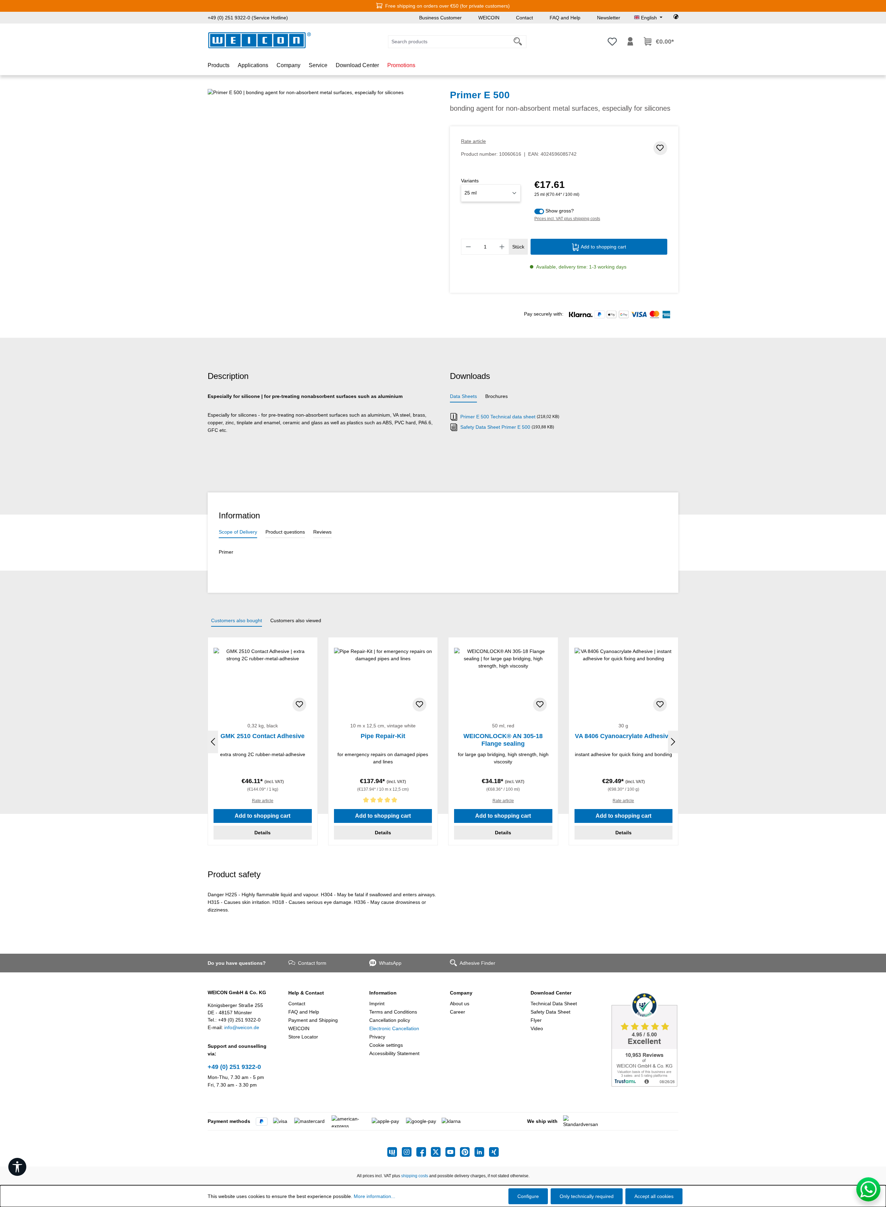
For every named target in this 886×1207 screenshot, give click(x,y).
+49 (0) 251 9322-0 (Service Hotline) (248, 17)
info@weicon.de (241, 1027)
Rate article (473, 141)
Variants (470, 180)
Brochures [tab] (496, 396)
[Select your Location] (675, 18)
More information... (374, 1196)
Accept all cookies (653, 1196)
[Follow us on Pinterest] (467, 1152)
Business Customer (440, 17)
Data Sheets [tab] (463, 396)
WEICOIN (488, 17)
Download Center (551, 993)
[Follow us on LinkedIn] (481, 1152)
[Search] (517, 41)
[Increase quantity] (502, 247)
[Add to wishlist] (660, 148)
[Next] (673, 742)
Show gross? (559, 211)
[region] (322, 163)
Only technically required (587, 1196)
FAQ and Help (565, 17)
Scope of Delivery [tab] (238, 532)
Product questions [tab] (285, 532)
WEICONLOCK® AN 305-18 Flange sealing (503, 740)
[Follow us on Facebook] (423, 1152)
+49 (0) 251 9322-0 (234, 1066)
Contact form (312, 963)
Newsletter (608, 17)
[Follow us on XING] (494, 1152)
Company (461, 993)
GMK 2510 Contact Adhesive (262, 736)
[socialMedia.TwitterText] (438, 1152)
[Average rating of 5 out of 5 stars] (383, 801)
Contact (524, 17)
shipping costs (414, 1175)
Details (262, 832)
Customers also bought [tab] (236, 620)
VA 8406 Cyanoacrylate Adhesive (623, 736)
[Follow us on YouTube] (452, 1152)
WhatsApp (390, 963)
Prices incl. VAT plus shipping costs (567, 218)
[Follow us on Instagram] (409, 1152)
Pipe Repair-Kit (383, 736)
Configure (528, 1196)
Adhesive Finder (477, 963)
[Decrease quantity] (468, 247)
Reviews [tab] (322, 532)
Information (383, 993)
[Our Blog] (394, 1152)
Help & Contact (306, 993)
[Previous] (213, 742)
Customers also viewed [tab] (295, 620)
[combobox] (449, 41)
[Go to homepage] (259, 40)
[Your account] (630, 41)
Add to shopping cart (602, 246)
